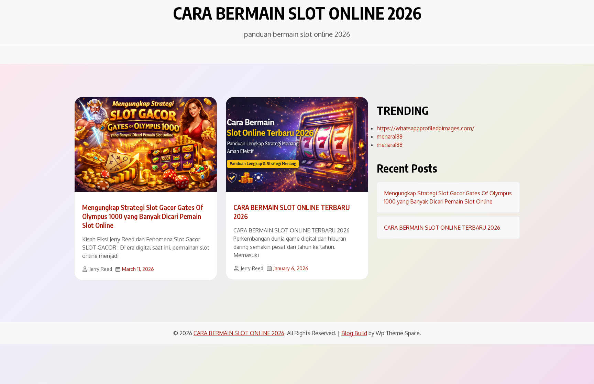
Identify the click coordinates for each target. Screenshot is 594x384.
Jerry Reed (100, 269)
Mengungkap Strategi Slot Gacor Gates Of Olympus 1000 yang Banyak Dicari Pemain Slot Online (142, 216)
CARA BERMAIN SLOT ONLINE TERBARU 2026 (442, 227)
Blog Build (354, 333)
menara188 (390, 136)
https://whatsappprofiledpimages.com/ (425, 128)
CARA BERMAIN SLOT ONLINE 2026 (297, 13)
